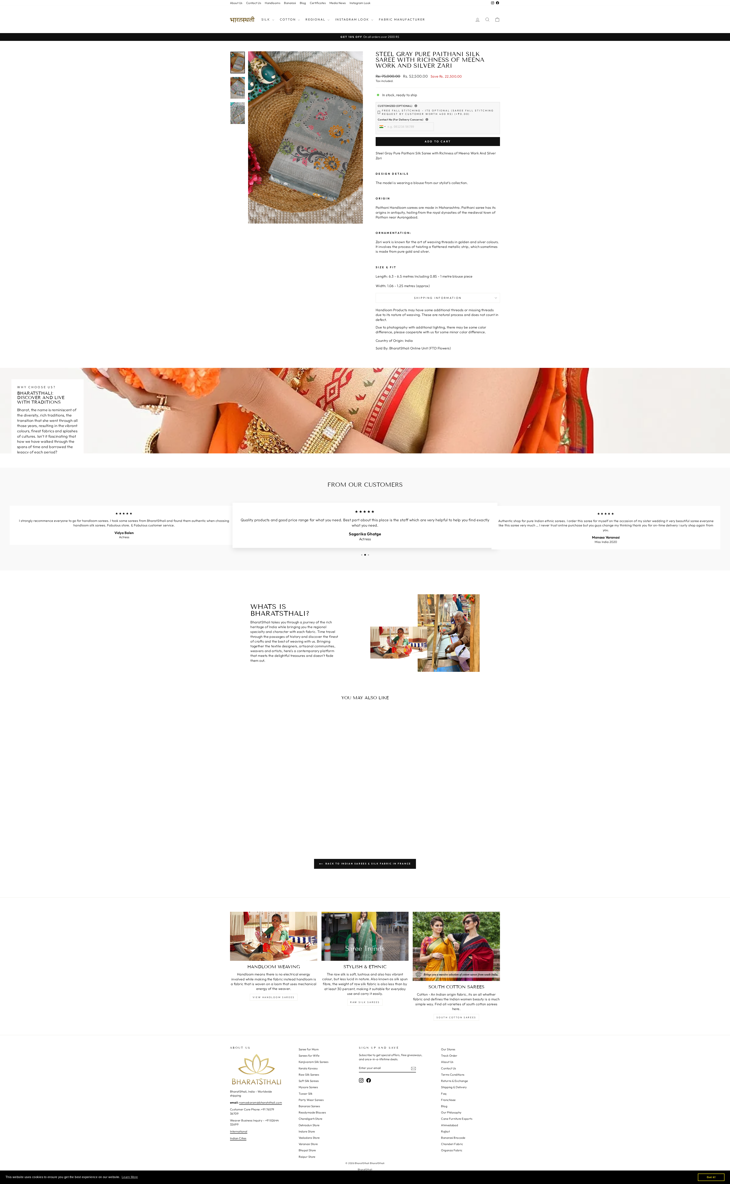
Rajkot (445, 1131)
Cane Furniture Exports (456, 1119)
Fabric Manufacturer (402, 19)
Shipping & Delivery (454, 1087)
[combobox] (382, 127)
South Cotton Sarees (456, 1017)
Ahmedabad (449, 1125)
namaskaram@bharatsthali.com (260, 1102)
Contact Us (253, 3)
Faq (443, 1093)
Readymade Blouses (312, 1112)
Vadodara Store (309, 1138)
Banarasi (290, 3)
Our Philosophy (451, 1112)
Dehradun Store (309, 1125)
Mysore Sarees (308, 1087)
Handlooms (272, 3)
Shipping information (438, 298)
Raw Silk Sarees (365, 1002)
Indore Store (307, 1131)
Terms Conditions (452, 1074)
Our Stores (448, 1049)
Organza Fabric (451, 1150)
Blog (303, 3)
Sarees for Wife (309, 1055)
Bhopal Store (307, 1150)
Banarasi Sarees (309, 1106)
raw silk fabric (365, 984)
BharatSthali (365, 1169)
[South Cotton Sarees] (456, 946)
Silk (266, 19)
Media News (337, 3)
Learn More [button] (130, 1177)
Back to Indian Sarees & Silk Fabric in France (367, 863)
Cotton (288, 19)
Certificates (318, 3)
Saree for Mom (309, 1049)
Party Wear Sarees (311, 1100)
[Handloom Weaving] (273, 936)
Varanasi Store (308, 1144)
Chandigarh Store (310, 1119)
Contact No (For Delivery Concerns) (425, 119)
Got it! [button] (711, 1177)
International (238, 1131)
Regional (316, 19)
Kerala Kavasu (308, 1068)
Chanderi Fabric (452, 1144)
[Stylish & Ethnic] (365, 936)
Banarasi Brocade (453, 1138)
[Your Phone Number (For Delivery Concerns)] (426, 119)
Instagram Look (360, 3)
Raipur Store (307, 1157)
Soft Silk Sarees (309, 1081)
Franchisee (448, 1100)
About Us (236, 3)
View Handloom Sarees (274, 997)
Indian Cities (238, 1138)
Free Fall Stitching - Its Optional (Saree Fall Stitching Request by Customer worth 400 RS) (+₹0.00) (438, 112)
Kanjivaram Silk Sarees (313, 1062)
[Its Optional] (415, 105)
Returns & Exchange (454, 1081)
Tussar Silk (306, 1093)
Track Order (449, 1055)
